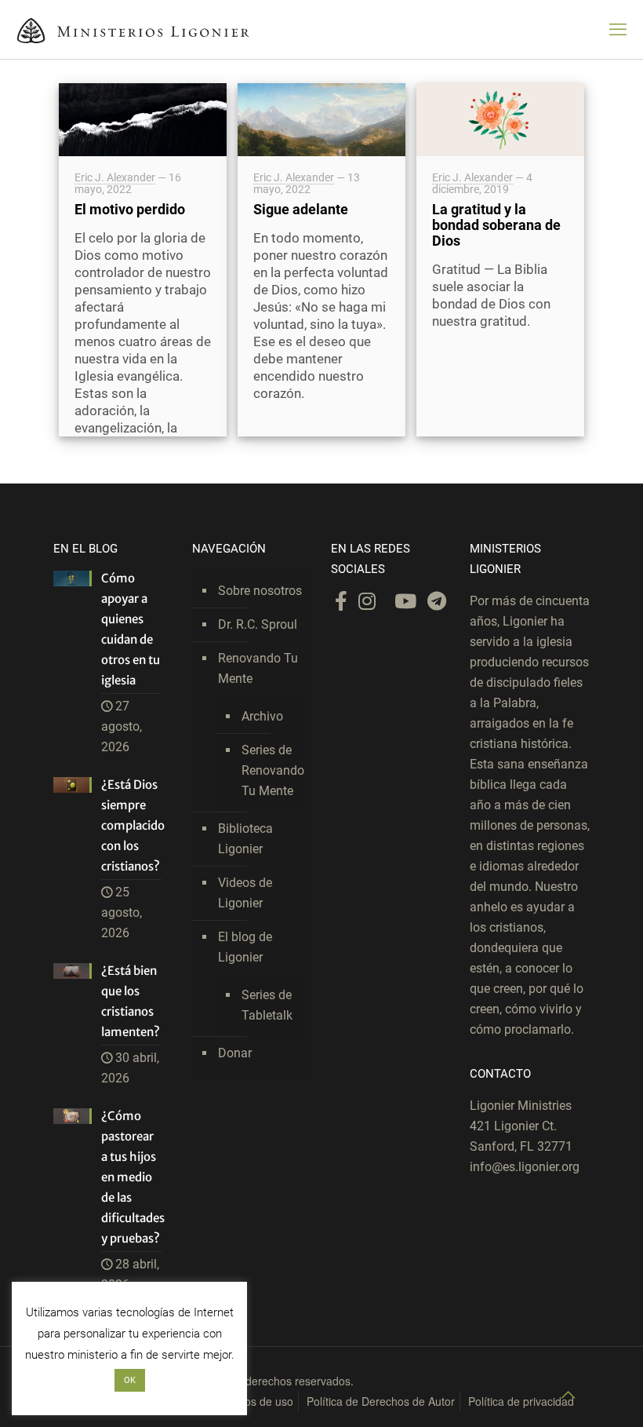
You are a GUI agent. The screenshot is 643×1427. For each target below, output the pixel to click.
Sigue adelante (300, 209)
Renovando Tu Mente (258, 668)
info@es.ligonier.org (524, 1166)
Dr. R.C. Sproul (257, 624)
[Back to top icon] (567, 1394)
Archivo (262, 716)
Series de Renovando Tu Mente (269, 770)
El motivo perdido (129, 209)
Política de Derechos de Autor (381, 1401)
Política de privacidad (521, 1401)
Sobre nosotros (260, 590)
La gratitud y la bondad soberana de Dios (496, 225)
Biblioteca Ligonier (245, 838)
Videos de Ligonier (245, 893)
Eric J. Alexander (114, 177)
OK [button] (130, 1380)
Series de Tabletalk (267, 1005)
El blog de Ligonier (245, 947)
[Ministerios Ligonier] (133, 29)
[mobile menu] (618, 29)
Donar (235, 1053)
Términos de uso (251, 1401)
